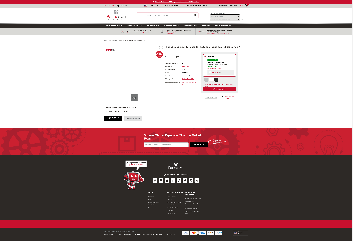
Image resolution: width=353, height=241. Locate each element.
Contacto (151, 196)
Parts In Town (189, 201)
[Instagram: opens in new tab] (167, 180)
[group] (134, 69)
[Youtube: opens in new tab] (161, 180)
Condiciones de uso (110, 234)
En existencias (213, 60)
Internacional (171, 213)
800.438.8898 (110, 5)
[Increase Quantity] (216, 80)
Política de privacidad (125, 234)
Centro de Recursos (190, 26)
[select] (240, 232)
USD (158, 5)
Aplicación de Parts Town (193, 198)
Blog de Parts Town (173, 207)
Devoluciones (152, 205)
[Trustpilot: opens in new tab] (197, 180)
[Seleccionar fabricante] (225, 13)
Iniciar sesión (223, 5)
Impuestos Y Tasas (153, 202)
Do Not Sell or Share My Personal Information (148, 234)
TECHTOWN (206, 26)
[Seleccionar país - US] (146, 6)
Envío (150, 199)
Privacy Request (170, 234)
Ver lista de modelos (188, 79)
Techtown (170, 210)
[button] (161, 47)
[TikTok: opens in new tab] (179, 180)
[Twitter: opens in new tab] (191, 180)
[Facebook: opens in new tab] (155, 180)
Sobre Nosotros (171, 196)
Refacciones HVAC (153, 26)
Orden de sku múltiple (171, 5)
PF (149, 207)
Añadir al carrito (219, 89)
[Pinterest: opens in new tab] (185, 180)
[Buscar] (242, 19)
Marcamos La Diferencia (174, 202)
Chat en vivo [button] (184, 174)
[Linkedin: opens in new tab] (173, 180)
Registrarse (233, 5)
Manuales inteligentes (191, 208)
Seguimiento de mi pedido (222, 26)
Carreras (169, 199)
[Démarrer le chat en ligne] (135, 175)
